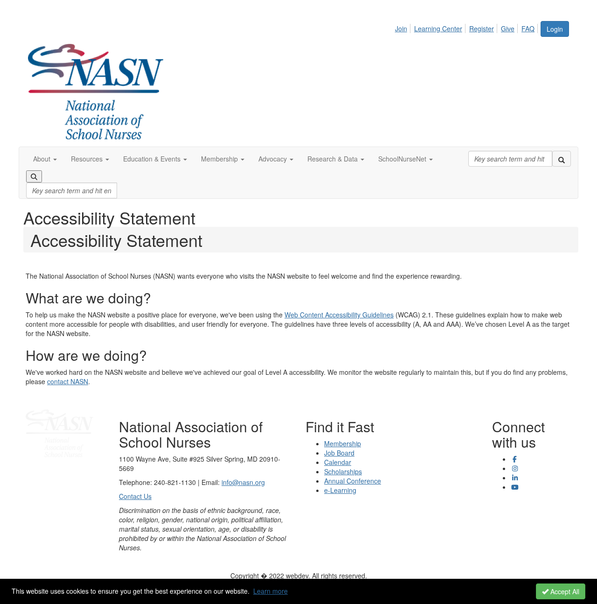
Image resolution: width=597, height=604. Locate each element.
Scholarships (343, 471)
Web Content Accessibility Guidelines (339, 314)
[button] (45, 158)
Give (507, 28)
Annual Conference (352, 480)
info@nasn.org (243, 482)
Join (401, 28)
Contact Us (135, 496)
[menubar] (467, 27)
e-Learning (340, 490)
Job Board (339, 452)
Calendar (337, 462)
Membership (342, 443)
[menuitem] (403, 27)
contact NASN (67, 381)
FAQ (528, 28)
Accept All (563, 591)
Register (481, 28)
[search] (561, 159)
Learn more (270, 591)
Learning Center (438, 28)
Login (555, 29)
